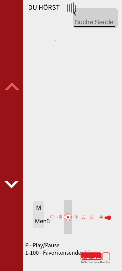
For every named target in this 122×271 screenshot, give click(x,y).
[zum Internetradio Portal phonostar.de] (95, 262)
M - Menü (39, 214)
